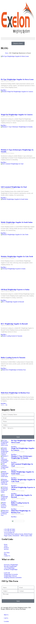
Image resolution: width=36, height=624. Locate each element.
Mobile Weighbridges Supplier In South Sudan (17, 222)
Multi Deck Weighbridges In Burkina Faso (15, 393)
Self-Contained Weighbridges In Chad (14, 187)
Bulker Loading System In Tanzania (13, 357)
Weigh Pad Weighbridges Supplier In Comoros (17, 114)
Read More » (4, 90)
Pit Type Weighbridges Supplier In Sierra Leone (17, 79)
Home (6, 53)
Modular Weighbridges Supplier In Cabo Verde (17, 256)
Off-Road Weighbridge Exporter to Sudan (15, 289)
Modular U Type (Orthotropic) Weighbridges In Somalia (21, 457)
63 (6, 405)
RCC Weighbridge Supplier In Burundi (14, 324)
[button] (18, 38)
